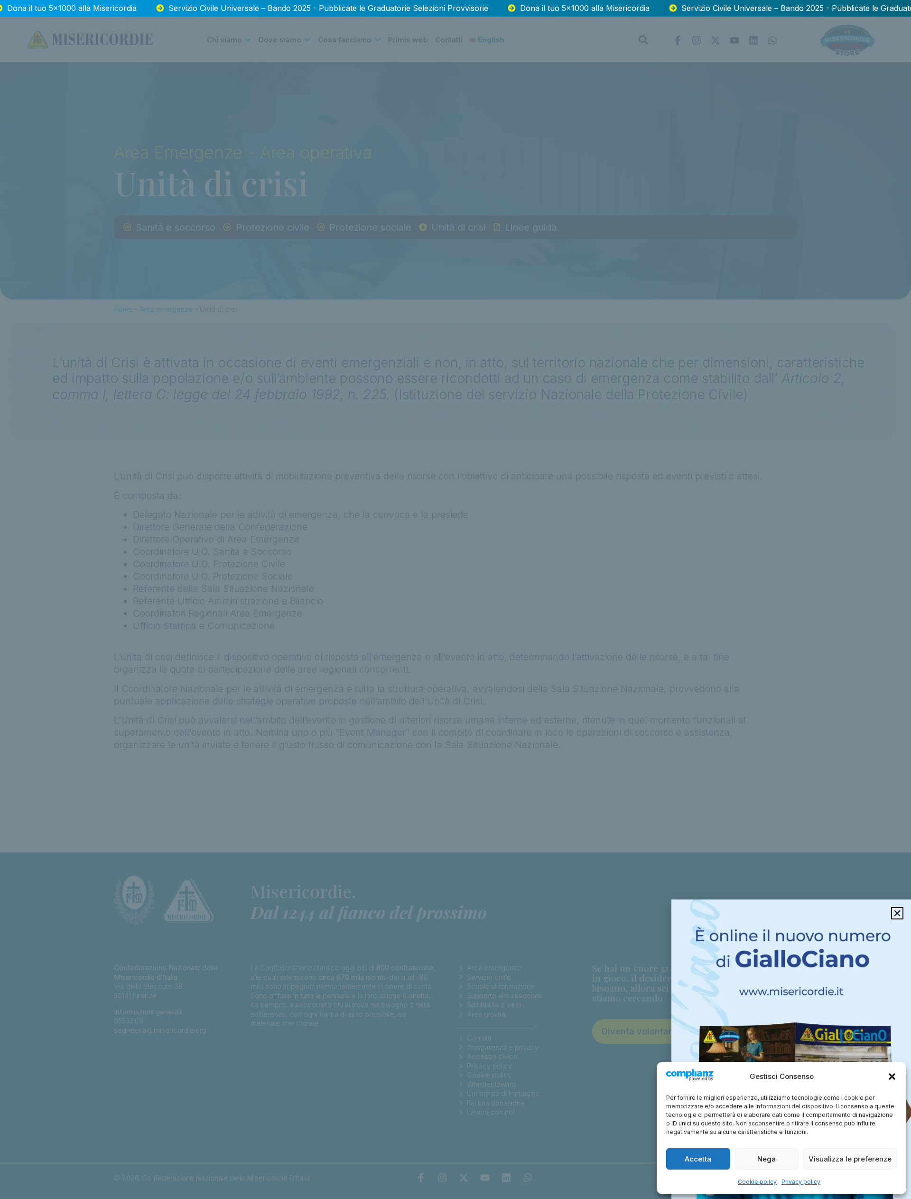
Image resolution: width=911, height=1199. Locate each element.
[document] (455, 599)
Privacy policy (800, 1181)
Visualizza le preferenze (850, 1158)
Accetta (698, 1158)
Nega (766, 1158)
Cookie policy (757, 1181)
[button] (892, 1076)
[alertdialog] (455, 8)
